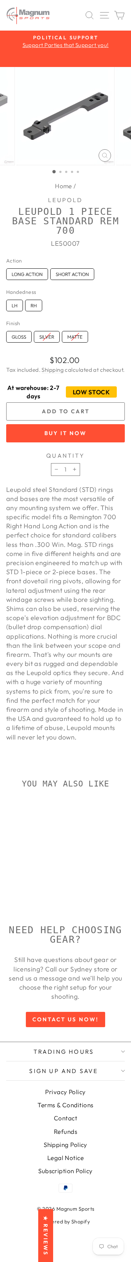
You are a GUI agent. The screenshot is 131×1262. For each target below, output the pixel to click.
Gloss (19, 335)
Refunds (65, 1131)
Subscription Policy (65, 1171)
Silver (46, 335)
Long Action (27, 272)
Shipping (52, 369)
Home (63, 186)
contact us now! (65, 1019)
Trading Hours (63, 1051)
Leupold (65, 200)
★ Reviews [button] (45, 1235)
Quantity (65, 455)
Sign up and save (63, 1070)
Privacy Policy (65, 1092)
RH (33, 304)
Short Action (72, 272)
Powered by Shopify (65, 1221)
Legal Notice (65, 1158)
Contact (65, 1118)
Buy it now (65, 433)
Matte (75, 335)
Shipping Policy (65, 1144)
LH (14, 304)
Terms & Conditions (65, 1105)
